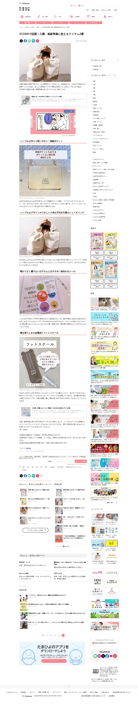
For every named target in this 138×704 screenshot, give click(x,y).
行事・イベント (97, 122)
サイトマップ (56, 692)
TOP (87, 10)
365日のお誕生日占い (99, 173)
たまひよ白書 (97, 220)
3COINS (64, 84)
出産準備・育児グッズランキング (103, 190)
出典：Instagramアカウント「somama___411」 (32, 256)
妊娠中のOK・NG (98, 183)
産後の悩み (96, 111)
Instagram (52, 467)
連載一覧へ (110, 502)
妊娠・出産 (95, 10)
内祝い (83, 5)
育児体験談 (96, 142)
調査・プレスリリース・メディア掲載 (75, 692)
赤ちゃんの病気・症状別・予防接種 (103, 200)
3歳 (41, 467)
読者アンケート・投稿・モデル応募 (103, 169)
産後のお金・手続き (99, 132)
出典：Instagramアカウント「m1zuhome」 (31, 315)
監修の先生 (96, 207)
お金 (94, 193)
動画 (94, 152)
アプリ (44, 22)
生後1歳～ (96, 69)
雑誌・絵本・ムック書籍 (100, 162)
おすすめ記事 (60, 467)
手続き (95, 196)
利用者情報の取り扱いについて (122, 692)
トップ (21, 27)
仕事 (38, 27)
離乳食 (93, 16)
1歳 (32, 467)
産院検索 (95, 179)
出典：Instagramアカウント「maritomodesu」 (32, 198)
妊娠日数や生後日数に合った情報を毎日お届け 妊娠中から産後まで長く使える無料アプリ (54, 656)
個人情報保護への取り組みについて (93, 696)
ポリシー (32, 692)
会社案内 (112, 696)
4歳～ (46, 467)
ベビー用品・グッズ (99, 118)
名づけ (60, 16)
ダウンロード (53, 661)
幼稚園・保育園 (97, 125)
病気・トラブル (97, 108)
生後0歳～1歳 (97, 66)
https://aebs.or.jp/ (104, 675)
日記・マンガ (97, 145)
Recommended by (59, 546)
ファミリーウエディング (100, 139)
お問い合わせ (105, 692)
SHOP (74, 5)
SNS (61, 22)
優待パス (110, 16)
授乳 (94, 98)
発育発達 (95, 115)
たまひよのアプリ (98, 210)
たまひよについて (98, 159)
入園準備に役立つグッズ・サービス (73, 467)
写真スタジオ (94, 22)
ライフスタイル (97, 135)
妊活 (115, 10)
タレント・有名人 (98, 149)
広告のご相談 (94, 692)
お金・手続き (45, 16)
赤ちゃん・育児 (106, 10)
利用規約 (23, 692)
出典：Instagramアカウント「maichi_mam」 (31, 389)
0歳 (28, 467)
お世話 (95, 105)
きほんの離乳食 (97, 203)
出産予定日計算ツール (99, 176)
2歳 (37, 467)
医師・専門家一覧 (43, 692)
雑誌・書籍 (27, 22)
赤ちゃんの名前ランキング (101, 186)
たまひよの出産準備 (99, 217)
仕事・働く (96, 128)
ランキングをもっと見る (35, 530)
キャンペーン (77, 22)
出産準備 (77, 16)
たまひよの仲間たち (99, 213)
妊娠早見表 (28, 16)
